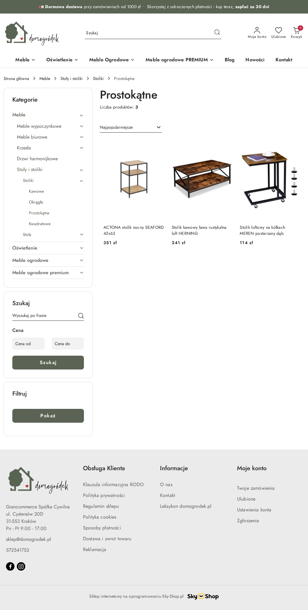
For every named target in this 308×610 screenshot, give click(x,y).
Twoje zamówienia (256, 488)
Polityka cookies (99, 516)
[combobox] (131, 127)
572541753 (17, 550)
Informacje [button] (174, 468)
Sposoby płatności (102, 527)
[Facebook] (10, 566)
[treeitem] (48, 115)
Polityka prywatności (104, 495)
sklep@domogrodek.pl (28, 539)
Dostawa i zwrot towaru (107, 538)
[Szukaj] (81, 316)
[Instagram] (21, 566)
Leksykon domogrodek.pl (186, 506)
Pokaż (48, 415)
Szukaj (48, 362)
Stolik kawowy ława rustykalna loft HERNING (199, 230)
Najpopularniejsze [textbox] (116, 127)
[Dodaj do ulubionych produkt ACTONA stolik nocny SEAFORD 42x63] (157, 145)
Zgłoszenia (248, 520)
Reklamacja (94, 549)
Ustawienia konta (254, 509)
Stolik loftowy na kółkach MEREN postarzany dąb (262, 230)
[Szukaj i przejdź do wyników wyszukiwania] (217, 33)
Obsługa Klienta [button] (104, 468)
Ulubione (246, 498)
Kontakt (167, 495)
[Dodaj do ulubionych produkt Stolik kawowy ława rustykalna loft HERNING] (225, 145)
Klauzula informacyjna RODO (113, 484)
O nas (166, 484)
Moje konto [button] (251, 468)
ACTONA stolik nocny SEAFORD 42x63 (133, 230)
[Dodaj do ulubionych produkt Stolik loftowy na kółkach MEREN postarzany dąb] (293, 145)
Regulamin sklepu (101, 506)
